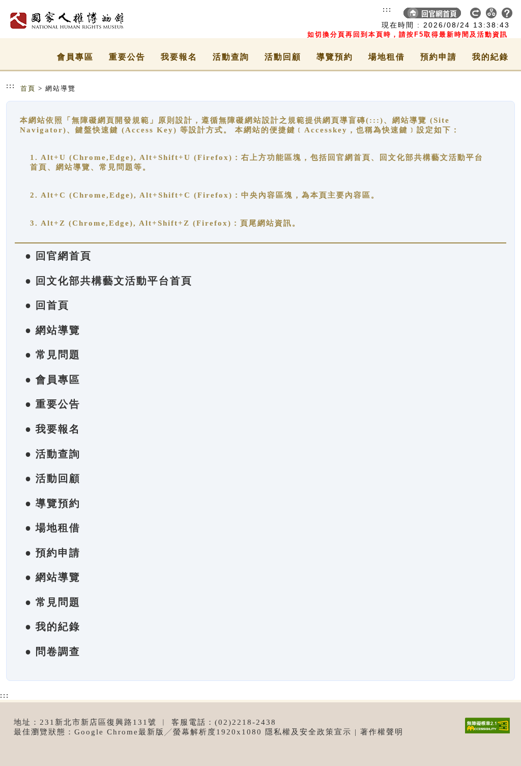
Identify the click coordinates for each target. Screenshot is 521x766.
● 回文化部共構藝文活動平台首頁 (108, 280)
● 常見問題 (52, 354)
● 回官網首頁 (58, 255)
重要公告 (127, 56)
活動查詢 (231, 56)
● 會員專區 (52, 379)
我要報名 (179, 56)
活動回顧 (283, 56)
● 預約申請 (52, 552)
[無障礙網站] (490, 733)
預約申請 (438, 56)
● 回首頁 (47, 305)
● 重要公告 (52, 403)
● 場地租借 (52, 527)
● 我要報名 (52, 428)
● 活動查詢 (52, 453)
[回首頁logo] (64, 19)
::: (387, 9)
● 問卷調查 (52, 651)
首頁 (28, 88)
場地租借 (386, 56)
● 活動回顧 (52, 478)
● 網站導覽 (52, 330)
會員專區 (75, 56)
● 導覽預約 (52, 503)
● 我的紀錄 (52, 626)
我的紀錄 (490, 56)
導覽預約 (334, 56)
